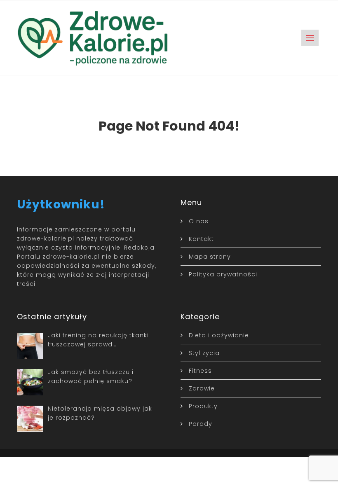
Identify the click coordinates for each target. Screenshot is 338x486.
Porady (200, 424)
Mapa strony (210, 256)
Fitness (200, 371)
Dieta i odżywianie (219, 335)
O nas (199, 221)
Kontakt (201, 239)
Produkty (203, 406)
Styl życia (204, 353)
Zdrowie (202, 388)
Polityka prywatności (223, 274)
